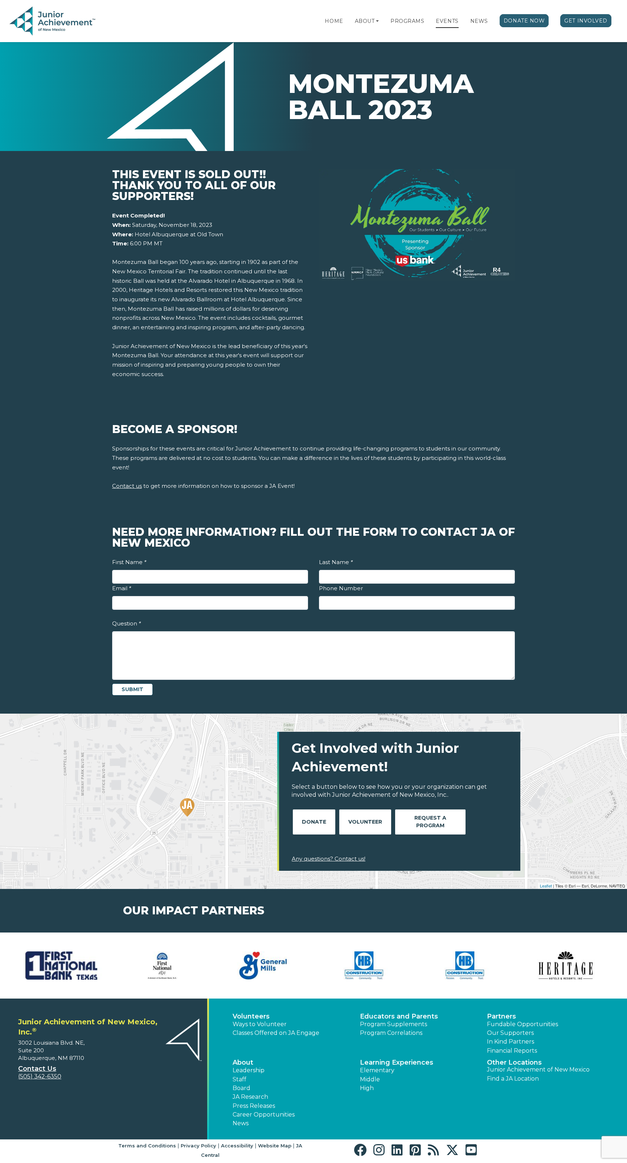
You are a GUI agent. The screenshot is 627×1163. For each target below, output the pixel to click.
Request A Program (430, 822)
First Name (129, 562)
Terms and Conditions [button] (147, 1145)
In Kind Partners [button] (510, 1041)
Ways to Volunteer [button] (260, 1024)
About (365, 21)
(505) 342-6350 (39, 1076)
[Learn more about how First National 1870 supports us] (162, 965)
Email (121, 588)
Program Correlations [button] (391, 1032)
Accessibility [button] (237, 1145)
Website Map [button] (274, 1145)
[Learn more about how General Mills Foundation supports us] (263, 965)
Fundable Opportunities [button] (522, 1024)
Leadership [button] (249, 1070)
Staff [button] (239, 1079)
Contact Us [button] (37, 1068)
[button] (377, 21)
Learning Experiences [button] (396, 1062)
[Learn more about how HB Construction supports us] (364, 965)
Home (334, 21)
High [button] (367, 1088)
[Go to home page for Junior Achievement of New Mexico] (53, 21)
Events (447, 21)
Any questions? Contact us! (328, 858)
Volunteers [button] (251, 1016)
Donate (314, 822)
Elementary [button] (377, 1070)
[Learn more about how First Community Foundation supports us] (61, 965)
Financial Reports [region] (512, 1050)
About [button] (243, 1062)
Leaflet (546, 886)
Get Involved (585, 20)
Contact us (127, 485)
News (479, 21)
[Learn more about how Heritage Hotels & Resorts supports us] (566, 965)
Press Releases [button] (254, 1105)
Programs (407, 21)
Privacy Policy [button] (198, 1145)
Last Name (336, 562)
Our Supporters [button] (510, 1032)
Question (126, 623)
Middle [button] (370, 1079)
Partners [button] (501, 1016)
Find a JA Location (513, 1078)
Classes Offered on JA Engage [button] (276, 1032)
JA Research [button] (250, 1096)
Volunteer (365, 822)
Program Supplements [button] (393, 1024)
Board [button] (241, 1088)
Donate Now (524, 20)
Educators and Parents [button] (399, 1016)
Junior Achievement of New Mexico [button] (538, 1069)
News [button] (241, 1123)
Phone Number (341, 588)
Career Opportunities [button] (264, 1114)
